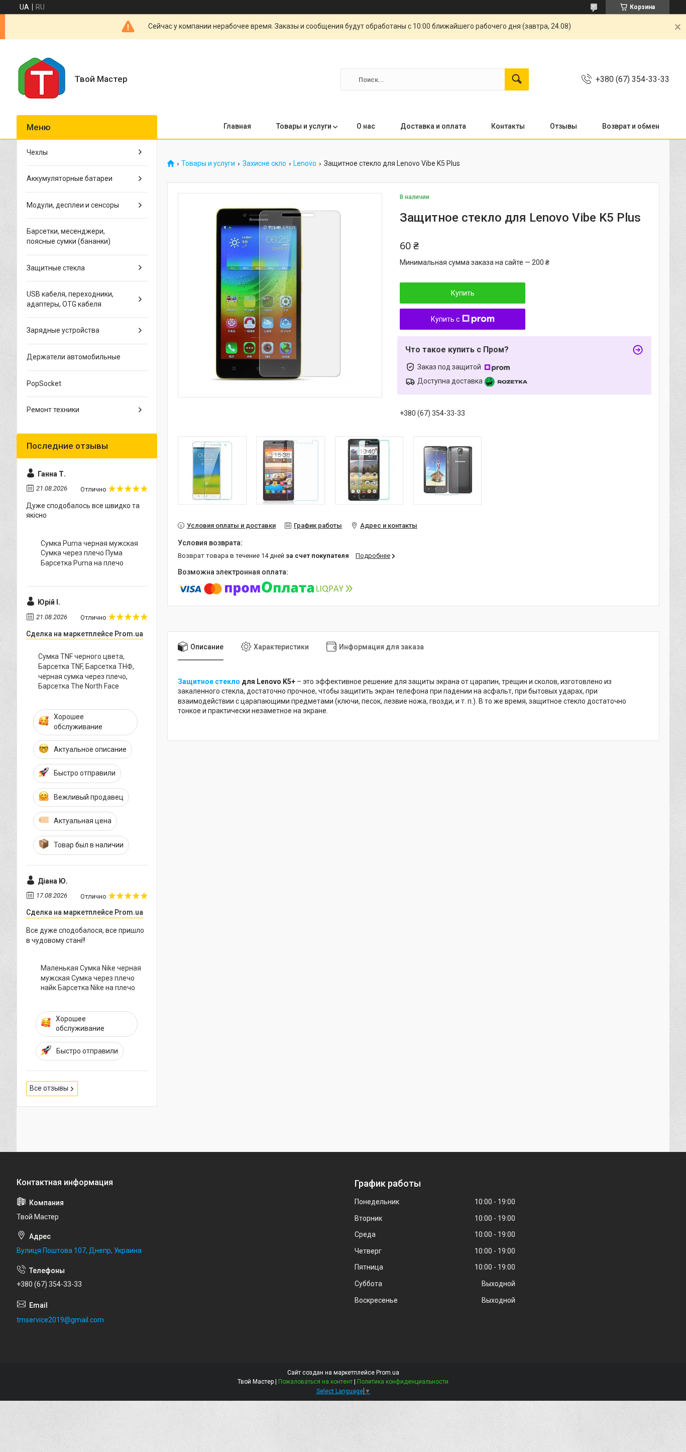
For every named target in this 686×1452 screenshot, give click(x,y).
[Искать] (517, 79)
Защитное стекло (209, 681)
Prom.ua (387, 1372)
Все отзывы (49, 1088)
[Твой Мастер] (42, 79)
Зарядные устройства (63, 330)
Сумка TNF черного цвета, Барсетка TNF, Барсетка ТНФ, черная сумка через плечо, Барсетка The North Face (86, 671)
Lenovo (304, 163)
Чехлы (37, 152)
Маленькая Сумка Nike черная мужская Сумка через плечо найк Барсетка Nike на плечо (91, 978)
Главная (237, 126)
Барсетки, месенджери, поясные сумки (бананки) (68, 236)
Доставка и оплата (433, 126)
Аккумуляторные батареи (69, 178)
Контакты (508, 126)
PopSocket (44, 383)
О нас (366, 126)
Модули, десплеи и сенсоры (73, 205)
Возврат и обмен (630, 126)
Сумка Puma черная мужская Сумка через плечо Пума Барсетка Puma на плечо (89, 553)
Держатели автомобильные (74, 357)
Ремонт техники (53, 410)
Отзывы (563, 126)
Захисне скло (264, 163)
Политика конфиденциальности (402, 1381)
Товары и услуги (303, 126)
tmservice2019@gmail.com (60, 1320)
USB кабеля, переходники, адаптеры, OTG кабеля (70, 299)
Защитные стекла (56, 268)
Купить (463, 293)
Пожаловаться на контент (315, 1381)
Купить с (445, 319)
